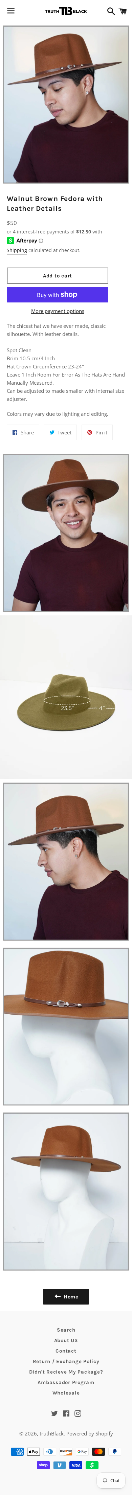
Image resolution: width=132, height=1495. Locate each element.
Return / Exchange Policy (66, 1361)
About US (66, 1340)
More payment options (57, 311)
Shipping (17, 250)
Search (66, 1330)
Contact (66, 1351)
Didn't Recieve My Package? (66, 1372)
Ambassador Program (66, 1382)
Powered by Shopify (89, 1433)
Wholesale (66, 1393)
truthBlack (52, 1433)
